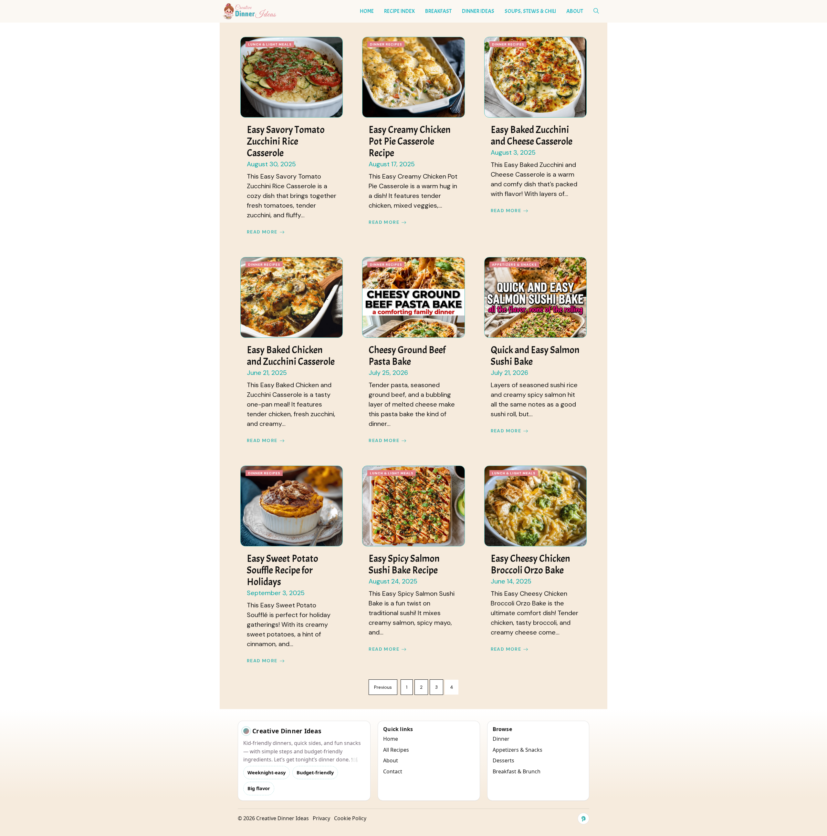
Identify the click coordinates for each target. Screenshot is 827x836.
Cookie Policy (350, 818)
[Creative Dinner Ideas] (250, 11)
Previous (383, 687)
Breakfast (438, 11)
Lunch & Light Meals (270, 44)
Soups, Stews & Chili (530, 11)
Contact (392, 771)
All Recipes (396, 749)
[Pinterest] (583, 818)
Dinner (501, 738)
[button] (596, 11)
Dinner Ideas (478, 11)
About (574, 11)
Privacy (321, 818)
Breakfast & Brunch (516, 771)
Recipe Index (399, 11)
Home (367, 11)
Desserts (503, 760)
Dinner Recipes (386, 44)
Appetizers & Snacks (514, 265)
